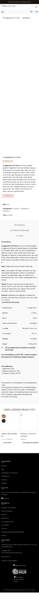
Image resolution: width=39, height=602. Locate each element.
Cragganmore (32, 308)
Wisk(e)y (4, 466)
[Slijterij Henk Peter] (19, 565)
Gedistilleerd (24, 208)
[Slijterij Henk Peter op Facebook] (5, 498)
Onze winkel (5, 525)
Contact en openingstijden (9, 560)
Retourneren (5, 518)
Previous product (31, 12)
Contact (3, 535)
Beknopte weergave (17, 415)
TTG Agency (32, 590)
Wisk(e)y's (6, 211)
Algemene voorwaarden (8, 507)
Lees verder (7, 442)
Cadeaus (4, 479)
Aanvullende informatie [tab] (19, 230)
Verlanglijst (28, 6)
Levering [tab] (19, 235)
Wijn (2, 469)
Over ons (4, 528)
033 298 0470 (5, 556)
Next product (36, 12)
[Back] (2, 12)
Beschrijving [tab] (19, 225)
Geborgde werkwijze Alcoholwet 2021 (12, 532)
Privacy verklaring (6, 511)
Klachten (4, 514)
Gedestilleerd (5, 476)
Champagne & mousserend (9, 473)
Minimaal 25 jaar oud (29, 328)
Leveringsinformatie (7, 521)
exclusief (10, 215)
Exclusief (16, 208)
